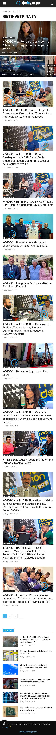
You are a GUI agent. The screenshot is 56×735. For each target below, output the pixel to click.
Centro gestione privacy (28, 732)
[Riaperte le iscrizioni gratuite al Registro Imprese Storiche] (10, 711)
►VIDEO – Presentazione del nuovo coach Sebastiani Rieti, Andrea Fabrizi (25, 244)
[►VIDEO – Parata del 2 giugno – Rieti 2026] (28, 355)
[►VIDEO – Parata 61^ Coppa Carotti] (22, 66)
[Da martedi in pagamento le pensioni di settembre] (10, 655)
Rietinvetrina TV (8, 38)
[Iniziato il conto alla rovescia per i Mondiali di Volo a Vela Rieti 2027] (10, 669)
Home (5, 11)
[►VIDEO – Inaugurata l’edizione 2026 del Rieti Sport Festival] (28, 267)
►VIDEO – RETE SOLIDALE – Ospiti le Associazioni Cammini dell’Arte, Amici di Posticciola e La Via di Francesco (27, 113)
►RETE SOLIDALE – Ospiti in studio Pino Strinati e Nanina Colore (28, 461)
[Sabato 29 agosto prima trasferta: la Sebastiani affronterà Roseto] (10, 683)
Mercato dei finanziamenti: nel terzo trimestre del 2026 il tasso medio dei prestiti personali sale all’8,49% (35, 696)
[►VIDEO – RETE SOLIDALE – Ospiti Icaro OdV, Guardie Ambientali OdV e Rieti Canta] (28, 185)
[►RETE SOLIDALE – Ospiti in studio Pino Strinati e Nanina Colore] (28, 443)
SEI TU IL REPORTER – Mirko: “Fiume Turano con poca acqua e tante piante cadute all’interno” (35, 639)
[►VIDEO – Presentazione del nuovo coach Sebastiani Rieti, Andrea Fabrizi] (28, 226)
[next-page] (21, 616)
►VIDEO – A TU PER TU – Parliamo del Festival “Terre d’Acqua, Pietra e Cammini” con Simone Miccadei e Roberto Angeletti (27, 329)
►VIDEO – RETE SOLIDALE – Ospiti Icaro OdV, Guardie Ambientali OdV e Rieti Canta (28, 203)
